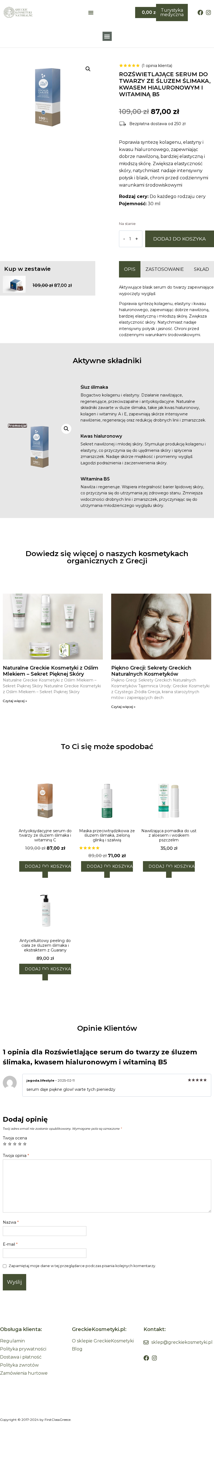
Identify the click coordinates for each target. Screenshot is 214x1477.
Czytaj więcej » (15, 701)
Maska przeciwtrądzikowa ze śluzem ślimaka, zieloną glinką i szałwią (107, 835)
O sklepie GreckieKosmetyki (103, 1341)
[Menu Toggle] (91, 12)
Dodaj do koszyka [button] (48, 866)
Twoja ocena (15, 1138)
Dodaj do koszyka (179, 239)
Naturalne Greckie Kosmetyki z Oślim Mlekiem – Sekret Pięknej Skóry (50, 671)
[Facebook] (200, 12)
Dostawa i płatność (21, 1357)
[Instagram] (208, 12)
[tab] (129, 269)
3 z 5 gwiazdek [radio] (15, 1144)
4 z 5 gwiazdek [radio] (20, 1144)
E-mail (10, 1244)
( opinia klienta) (157, 65)
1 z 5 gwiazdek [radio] (5, 1144)
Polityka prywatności (23, 1349)
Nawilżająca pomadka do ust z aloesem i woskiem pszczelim (168, 835)
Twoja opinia (16, 1155)
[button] (107, 36)
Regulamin (12, 1341)
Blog (77, 1349)
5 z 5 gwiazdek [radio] (25, 1144)
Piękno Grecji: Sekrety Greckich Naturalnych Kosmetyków (151, 671)
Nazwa (11, 1222)
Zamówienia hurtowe (24, 1373)
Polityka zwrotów (19, 1365)
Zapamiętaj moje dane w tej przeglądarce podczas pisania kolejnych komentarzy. (82, 1266)
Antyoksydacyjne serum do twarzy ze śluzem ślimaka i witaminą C (45, 835)
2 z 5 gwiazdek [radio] (10, 1144)
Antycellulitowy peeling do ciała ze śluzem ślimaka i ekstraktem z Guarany (45, 945)
